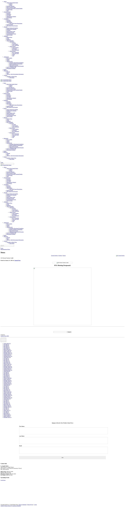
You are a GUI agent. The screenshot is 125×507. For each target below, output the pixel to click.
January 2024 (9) (6, 379)
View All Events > (3, 480)
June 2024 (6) (6, 373)
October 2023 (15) (7, 382)
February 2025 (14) (7, 364)
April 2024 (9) (6, 375)
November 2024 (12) (7, 367)
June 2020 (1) (6, 412)
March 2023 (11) (6, 390)
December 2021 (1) (7, 407)
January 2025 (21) (7, 365)
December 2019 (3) (7, 417)
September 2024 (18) (7, 370)
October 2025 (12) (7, 355)
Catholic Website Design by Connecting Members (11, 505)
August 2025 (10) (7, 357)
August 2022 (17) (7, 398)
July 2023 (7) (6, 386)
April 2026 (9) (6, 348)
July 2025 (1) (6, 358)
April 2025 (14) (6, 362)
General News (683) (5, 336)
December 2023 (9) (7, 380)
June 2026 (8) (6, 345)
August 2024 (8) (6, 371)
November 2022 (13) (7, 395)
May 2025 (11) (6, 360)
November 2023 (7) (7, 381)
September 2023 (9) (7, 383)
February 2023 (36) (7, 392)
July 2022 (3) (6, 400)
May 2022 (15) (6, 402)
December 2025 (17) (7, 352)
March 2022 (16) (6, 404)
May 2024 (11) (6, 374)
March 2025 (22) (6, 363)
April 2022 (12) (6, 403)
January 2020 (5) (6, 416)
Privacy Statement (22, 504)
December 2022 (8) (7, 394)
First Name (21, 426)
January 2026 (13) (7, 351)
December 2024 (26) (7, 366)
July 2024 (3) (6, 372)
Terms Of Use (30, 504)
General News (17, 260)
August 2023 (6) (6, 385)
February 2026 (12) (7, 350)
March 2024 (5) (6, 377)
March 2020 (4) (6, 413)
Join (62, 457)
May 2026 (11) (6, 347)
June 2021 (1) (6, 409)
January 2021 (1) (6, 410)
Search (64, 255)
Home (2, 249)
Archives (60, 255)
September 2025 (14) (7, 356)
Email (20, 445)
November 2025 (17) (7, 353)
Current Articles (54, 255)
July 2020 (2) (6, 411)
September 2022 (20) (7, 397)
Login (2, 162)
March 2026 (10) (6, 349)
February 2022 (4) (7, 405)
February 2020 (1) (7, 415)
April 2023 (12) (6, 389)
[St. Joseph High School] (6, 79)
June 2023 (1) (6, 387)
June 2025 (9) (6, 359)
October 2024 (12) (7, 368)
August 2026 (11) (7, 343)
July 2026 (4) (6, 344)
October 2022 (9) (7, 396)
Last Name (21, 436)
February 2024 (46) (7, 378)
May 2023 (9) (6, 388)
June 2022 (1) (6, 401)
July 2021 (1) (6, 408)
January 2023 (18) (7, 393)
